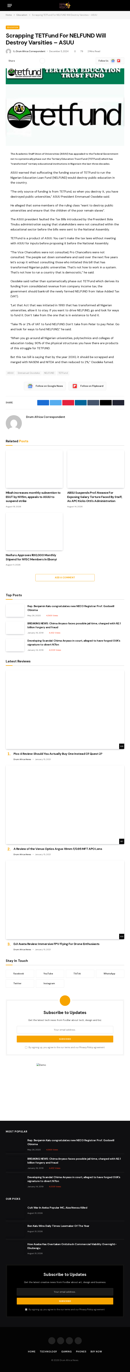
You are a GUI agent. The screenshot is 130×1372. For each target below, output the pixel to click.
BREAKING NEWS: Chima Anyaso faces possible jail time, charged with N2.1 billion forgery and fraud (74, 625)
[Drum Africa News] (65, 5)
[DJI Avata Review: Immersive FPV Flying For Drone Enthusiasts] (65, 899)
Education (12, 27)
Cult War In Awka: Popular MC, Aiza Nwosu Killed (57, 1207)
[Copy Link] (35, 60)
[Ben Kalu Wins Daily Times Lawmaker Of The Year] (15, 1230)
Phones (81, 1351)
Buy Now (96, 1351)
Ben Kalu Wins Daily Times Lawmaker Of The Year (58, 1226)
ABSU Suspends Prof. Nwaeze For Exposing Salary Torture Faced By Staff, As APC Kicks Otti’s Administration (94, 497)
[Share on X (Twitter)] (24, 60)
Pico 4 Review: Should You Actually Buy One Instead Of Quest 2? (58, 754)
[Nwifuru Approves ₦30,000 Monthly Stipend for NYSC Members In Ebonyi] (34, 531)
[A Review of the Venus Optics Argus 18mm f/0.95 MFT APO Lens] (65, 804)
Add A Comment (65, 577)
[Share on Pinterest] (30, 60)
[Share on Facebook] (19, 60)
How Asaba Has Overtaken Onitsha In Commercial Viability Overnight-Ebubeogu (71, 1246)
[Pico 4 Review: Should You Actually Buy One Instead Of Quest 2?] (65, 709)
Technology (48, 1351)
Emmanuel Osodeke (29, 373)
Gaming (66, 1351)
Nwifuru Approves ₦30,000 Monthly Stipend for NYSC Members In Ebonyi (31, 557)
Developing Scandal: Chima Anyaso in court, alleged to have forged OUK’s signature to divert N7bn (73, 642)
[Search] (121, 5)
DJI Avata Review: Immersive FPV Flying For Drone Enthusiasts (57, 944)
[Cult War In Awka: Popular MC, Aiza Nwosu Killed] (15, 1212)
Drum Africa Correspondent (30, 51)
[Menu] (9, 5)
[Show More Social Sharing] (42, 60)
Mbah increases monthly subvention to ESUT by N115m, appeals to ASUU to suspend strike (33, 497)
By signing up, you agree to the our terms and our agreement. (66, 1047)
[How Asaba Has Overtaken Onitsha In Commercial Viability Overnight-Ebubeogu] (15, 1248)
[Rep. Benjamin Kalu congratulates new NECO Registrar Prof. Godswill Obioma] (15, 610)
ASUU (10, 373)
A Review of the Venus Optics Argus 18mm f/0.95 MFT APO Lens (58, 849)
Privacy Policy (86, 1047)
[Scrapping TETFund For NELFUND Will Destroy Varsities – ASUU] (65, 107)
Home (32, 1351)
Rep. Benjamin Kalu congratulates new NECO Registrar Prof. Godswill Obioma (70, 608)
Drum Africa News (22, 759)
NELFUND (49, 373)
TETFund (63, 373)
